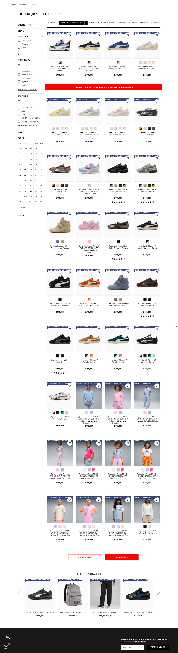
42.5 (41, 186)
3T (41, 148)
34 (20, 175)
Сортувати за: (52, 22)
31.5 (25, 170)
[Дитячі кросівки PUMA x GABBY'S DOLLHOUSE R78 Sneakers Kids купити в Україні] (89, 168)
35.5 (36, 175)
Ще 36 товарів (85, 557)
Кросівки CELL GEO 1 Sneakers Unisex (118, 190)
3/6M (41, 143)
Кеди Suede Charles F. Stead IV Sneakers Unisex (89, 304)
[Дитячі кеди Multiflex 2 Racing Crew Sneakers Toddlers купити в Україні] (60, 45)
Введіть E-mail (127, 647)
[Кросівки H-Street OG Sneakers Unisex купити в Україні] (147, 339)
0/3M (36, 143)
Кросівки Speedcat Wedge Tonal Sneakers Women (60, 247)
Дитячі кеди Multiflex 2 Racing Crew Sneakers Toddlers (60, 68)
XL (36, 202)
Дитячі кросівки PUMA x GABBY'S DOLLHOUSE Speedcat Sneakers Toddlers (89, 249)
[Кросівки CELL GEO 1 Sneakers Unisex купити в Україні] (118, 168)
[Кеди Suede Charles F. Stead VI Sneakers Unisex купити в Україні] (118, 45)
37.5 (25, 180)
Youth (23, 207)
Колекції (23, 4)
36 (41, 175)
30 (41, 164)
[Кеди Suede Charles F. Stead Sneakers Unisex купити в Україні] (147, 45)
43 (20, 191)
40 (20, 186)
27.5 (20, 164)
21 (36, 154)
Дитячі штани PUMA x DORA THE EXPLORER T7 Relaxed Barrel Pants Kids (147, 419)
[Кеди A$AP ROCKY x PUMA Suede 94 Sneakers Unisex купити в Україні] (89, 45)
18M (31, 148)
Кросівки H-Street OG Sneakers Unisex (147, 361)
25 (31, 159)
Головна (13, 4)
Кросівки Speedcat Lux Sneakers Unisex (147, 304)
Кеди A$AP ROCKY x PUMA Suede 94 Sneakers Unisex (89, 68)
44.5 (31, 191)
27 (41, 159)
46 (41, 191)
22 (41, 154)
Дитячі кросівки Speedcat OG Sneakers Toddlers (60, 304)
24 (25, 159)
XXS (31, 196)
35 (31, 175)
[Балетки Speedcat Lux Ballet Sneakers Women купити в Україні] (118, 225)
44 (25, 191)
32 (31, 170)
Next (157, 356)
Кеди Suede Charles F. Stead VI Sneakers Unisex (118, 67)
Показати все (122, 557)
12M (25, 148)
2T (36, 148)
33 (41, 170)
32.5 (36, 170)
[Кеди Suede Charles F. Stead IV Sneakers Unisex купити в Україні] (89, 282)
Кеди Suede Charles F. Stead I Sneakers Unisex (147, 247)
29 (36, 164)
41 (31, 186)
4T (20, 154)
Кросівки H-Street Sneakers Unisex (147, 134)
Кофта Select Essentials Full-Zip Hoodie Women (147, 532)
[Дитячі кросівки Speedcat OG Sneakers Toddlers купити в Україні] (60, 282)
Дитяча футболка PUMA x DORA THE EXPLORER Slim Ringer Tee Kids (89, 476)
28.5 (31, 164)
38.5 (36, 180)
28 (25, 164)
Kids (25, 196)
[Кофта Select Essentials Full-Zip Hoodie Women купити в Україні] (147, 509)
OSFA (31, 202)
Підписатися (158, 647)
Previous (137, 356)
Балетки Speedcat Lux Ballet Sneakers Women (118, 247)
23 (20, 159)
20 (31, 154)
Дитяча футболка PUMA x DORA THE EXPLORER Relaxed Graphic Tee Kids (60, 533)
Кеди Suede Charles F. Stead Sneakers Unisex (147, 67)
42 (36, 186)
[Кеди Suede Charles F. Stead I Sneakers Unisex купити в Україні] (147, 225)
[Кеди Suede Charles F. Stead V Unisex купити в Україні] (89, 339)
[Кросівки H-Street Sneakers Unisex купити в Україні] (147, 111)
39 (41, 180)
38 (31, 180)
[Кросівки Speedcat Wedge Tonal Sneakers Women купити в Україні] (60, 225)
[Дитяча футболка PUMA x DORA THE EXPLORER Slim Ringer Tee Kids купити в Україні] (89, 453)
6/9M (20, 148)
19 (25, 154)
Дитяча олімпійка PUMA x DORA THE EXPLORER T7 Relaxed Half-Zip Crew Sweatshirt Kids (89, 420)
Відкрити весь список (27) (27, 89)
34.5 (25, 175)
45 (36, 191)
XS (36, 196)
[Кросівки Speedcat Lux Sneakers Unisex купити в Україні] (147, 282)
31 (20, 170)
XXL (41, 202)
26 (36, 159)
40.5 (25, 186)
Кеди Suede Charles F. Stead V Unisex (89, 361)
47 (20, 196)
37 (20, 180)
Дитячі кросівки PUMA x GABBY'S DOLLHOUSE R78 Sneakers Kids (89, 191)
